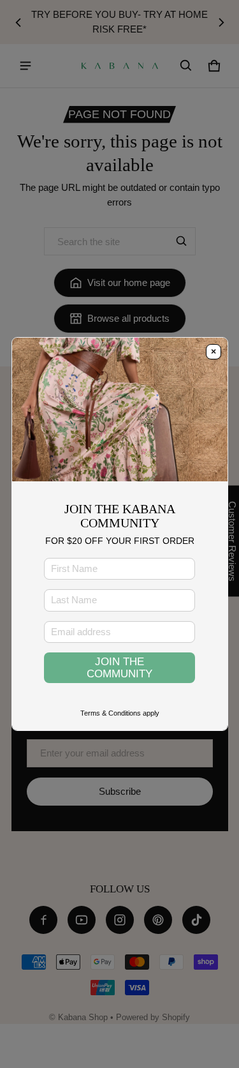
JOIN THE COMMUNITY (119, 667)
